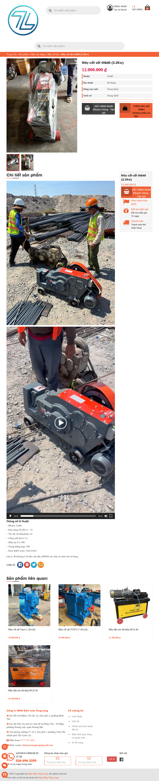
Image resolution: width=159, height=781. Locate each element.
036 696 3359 (26, 760)
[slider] (58, 516)
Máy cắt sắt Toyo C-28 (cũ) (21, 629)
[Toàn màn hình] (110, 516)
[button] (61, 423)
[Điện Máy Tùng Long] (23, 20)
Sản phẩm (23, 54)
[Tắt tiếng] (105, 516)
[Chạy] (10, 516)
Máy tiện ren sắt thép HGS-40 (123, 629)
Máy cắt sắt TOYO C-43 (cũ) (72, 629)
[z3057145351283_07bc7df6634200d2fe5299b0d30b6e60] (13, 162)
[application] (61, 423)
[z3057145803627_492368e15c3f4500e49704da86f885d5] (42, 105)
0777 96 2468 (27, 740)
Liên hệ (75, 721)
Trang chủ (11, 54)
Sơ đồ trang (77, 742)
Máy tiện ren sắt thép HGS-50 (23, 690)
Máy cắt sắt (53, 54)
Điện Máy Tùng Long (49, 777)
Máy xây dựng (38, 54)
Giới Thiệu (77, 716)
